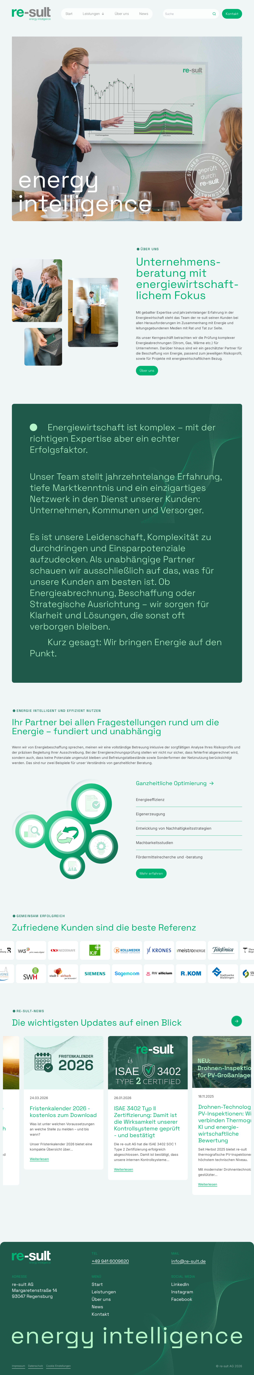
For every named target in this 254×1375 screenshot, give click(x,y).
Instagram (182, 1292)
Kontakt (232, 14)
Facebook (181, 1299)
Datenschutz (35, 1365)
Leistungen (92, 14)
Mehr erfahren (151, 873)
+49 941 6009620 (110, 1261)
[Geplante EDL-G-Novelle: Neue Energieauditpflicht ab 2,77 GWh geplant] (211, 1062)
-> (236, 1021)
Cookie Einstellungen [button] (58, 1365)
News (143, 14)
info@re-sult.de (188, 1261)
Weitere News (27, 1218)
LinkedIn (180, 1284)
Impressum (18, 1365)
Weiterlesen (18, 1169)
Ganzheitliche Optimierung (171, 783)
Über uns (122, 14)
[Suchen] (214, 14)
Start (68, 14)
